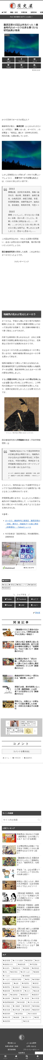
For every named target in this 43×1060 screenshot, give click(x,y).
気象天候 (33, 585)
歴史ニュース (22, 585)
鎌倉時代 (7, 580)
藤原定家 (7, 588)
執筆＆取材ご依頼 (11, 1046)
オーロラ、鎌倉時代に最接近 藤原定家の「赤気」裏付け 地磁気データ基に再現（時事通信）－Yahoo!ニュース (22, 524)
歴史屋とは (12, 1043)
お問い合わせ (31, 1046)
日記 (5, 585)
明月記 (13, 585)
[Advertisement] (21, 94)
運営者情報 (12, 1049)
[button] (39, 819)
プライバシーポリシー (31, 1049)
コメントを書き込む (21, 751)
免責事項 (21, 1053)
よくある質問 (31, 1043)
